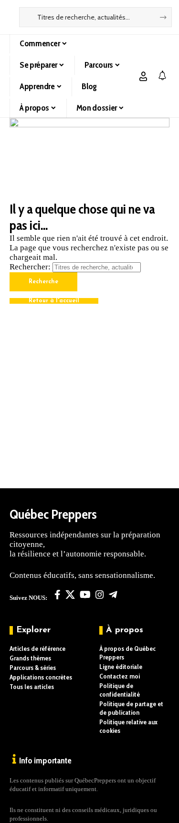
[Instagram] (99, 594)
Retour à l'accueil (54, 301)
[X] (70, 594)
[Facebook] (57, 594)
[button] (143, 76)
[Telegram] (113, 594)
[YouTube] (85, 594)
